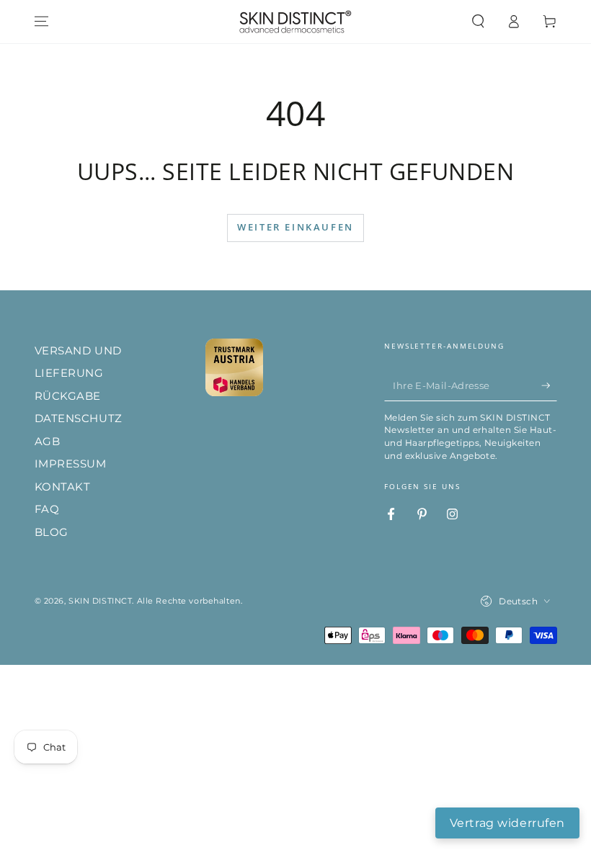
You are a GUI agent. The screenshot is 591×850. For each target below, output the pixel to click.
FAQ (47, 509)
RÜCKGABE (68, 396)
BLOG (51, 532)
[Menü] (41, 21)
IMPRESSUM (71, 463)
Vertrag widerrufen (507, 823)
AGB (48, 441)
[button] (478, 21)
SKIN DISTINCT (100, 601)
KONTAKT (63, 486)
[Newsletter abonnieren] (549, 385)
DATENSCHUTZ (79, 418)
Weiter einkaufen (295, 226)
